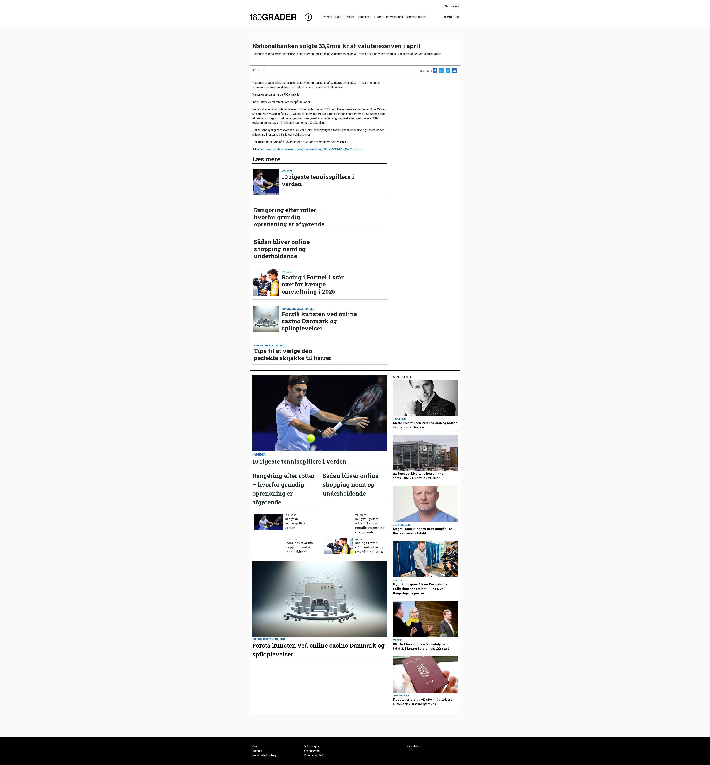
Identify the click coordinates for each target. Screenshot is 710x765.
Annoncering (312, 751)
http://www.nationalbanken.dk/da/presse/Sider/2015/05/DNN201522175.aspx (311, 149)
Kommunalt (364, 17)
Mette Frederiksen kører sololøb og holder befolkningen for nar (425, 425)
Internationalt (394, 17)
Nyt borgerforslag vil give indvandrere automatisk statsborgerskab (422, 702)
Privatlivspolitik (314, 755)
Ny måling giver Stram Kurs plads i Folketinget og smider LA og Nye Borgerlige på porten (420, 588)
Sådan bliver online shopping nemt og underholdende (282, 248)
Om (254, 746)
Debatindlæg (401, 524)
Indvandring (401, 695)
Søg (456, 17)
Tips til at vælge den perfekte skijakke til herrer (293, 354)
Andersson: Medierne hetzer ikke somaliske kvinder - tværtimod (418, 476)
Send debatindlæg (264, 755)
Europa (378, 17)
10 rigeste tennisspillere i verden (318, 180)
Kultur (350, 17)
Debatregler (311, 746)
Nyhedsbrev (452, 6)
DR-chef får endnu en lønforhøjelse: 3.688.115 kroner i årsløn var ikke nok (421, 646)
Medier (397, 640)
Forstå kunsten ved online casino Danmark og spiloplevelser (319, 321)
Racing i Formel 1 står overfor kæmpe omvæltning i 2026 (313, 284)
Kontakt (257, 751)
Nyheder (326, 17)
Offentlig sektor (416, 17)
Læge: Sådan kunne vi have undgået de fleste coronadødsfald (422, 531)
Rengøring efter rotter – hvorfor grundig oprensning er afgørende (289, 217)
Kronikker (399, 419)
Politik (339, 17)
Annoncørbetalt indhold (298, 308)
